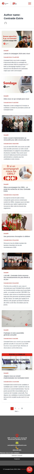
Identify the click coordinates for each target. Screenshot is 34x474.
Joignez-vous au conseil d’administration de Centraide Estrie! (16, 377)
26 (22, 408)
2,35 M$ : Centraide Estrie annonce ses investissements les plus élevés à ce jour (17, 277)
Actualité (6, 50)
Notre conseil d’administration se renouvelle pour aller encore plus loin (16, 139)
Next (17, 411)
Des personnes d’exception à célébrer (17, 236)
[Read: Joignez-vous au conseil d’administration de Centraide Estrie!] (17, 361)
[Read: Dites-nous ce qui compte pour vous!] (17, 84)
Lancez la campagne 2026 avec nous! (17, 53)
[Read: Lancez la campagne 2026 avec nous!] (17, 39)
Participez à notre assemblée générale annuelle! (14, 334)
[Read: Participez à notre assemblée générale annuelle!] (17, 318)
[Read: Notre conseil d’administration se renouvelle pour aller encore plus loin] (17, 123)
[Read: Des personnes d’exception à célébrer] (17, 222)
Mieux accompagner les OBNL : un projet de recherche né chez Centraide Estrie (17, 189)
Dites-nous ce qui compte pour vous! (16, 99)
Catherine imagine (26, 469)
